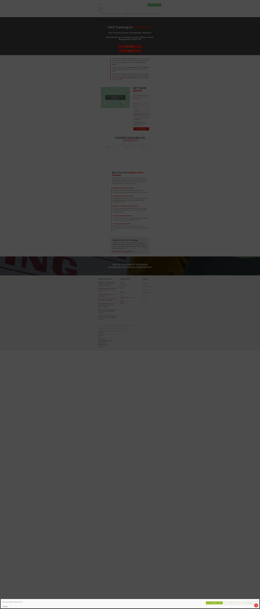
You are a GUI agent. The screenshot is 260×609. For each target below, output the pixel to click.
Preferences (249, 602)
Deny (232, 602)
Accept (214, 602)
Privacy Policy (5, 606)
